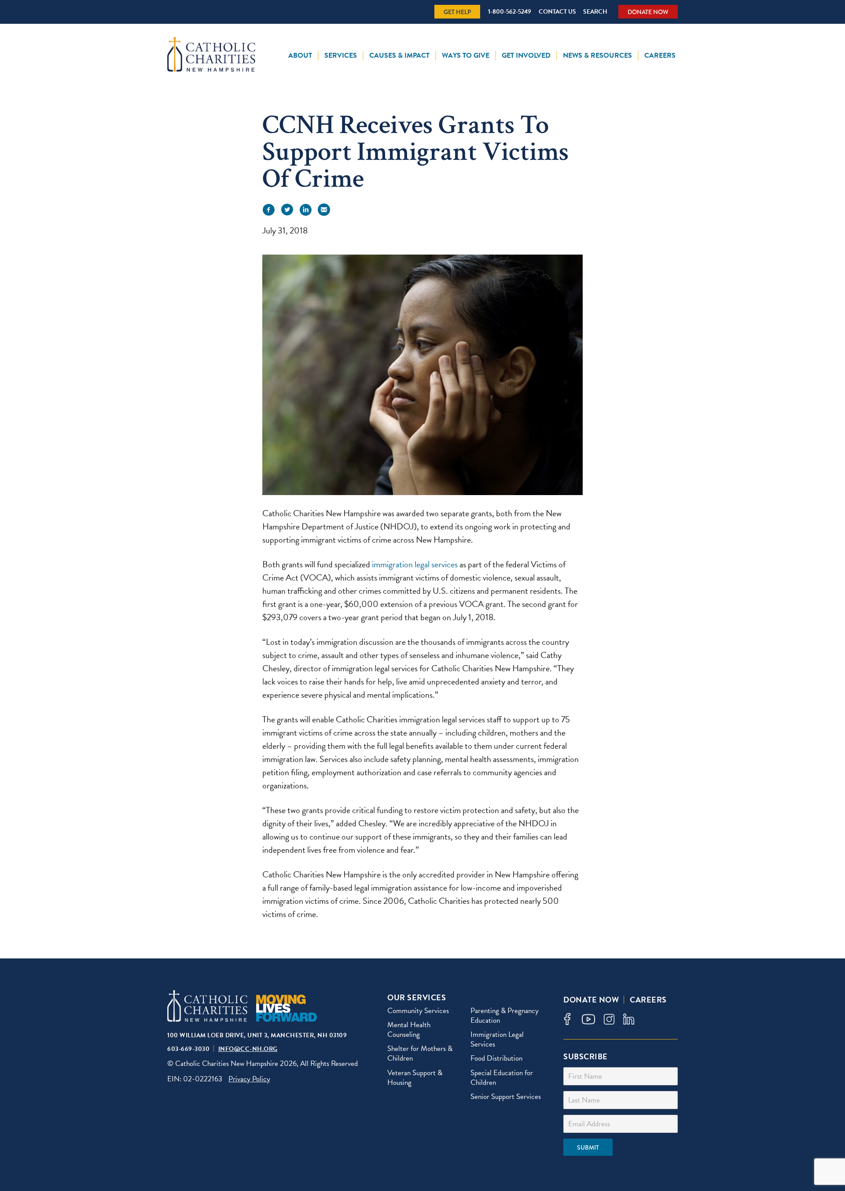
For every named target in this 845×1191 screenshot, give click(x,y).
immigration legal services (415, 564)
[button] (268, 210)
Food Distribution (496, 1058)
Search (595, 11)
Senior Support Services (505, 1096)
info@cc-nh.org (248, 1049)
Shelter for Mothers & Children (419, 1053)
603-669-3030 (188, 1049)
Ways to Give (465, 55)
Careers (660, 55)
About (300, 55)
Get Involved (526, 55)
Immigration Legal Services (497, 1039)
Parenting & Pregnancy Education (504, 1015)
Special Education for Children (501, 1077)
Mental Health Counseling (408, 1029)
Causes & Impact (399, 55)
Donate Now (648, 11)
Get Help (457, 11)
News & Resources (597, 55)
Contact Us (557, 11)
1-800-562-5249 (509, 11)
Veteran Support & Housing (414, 1077)
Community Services (418, 1010)
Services (340, 55)
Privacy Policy (249, 1078)
